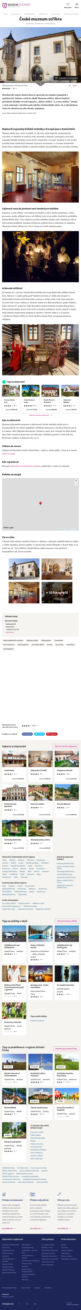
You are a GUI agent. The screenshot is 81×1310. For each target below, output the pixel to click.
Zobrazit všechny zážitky (67, 921)
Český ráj (5, 1256)
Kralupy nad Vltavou (9, 871)
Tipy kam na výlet (32, 640)
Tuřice (4, 860)
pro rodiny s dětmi (38, 645)
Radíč (22, 874)
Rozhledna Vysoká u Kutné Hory (65, 1074)
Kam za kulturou (8, 645)
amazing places (8, 649)
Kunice (20, 863)
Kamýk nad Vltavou (18, 866)
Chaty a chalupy (67, 1250)
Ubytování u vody (8, 909)
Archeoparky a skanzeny (11, 1179)
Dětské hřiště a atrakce (10, 1176)
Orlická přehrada (20, 892)
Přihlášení (48, 1288)
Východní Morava (8, 1270)
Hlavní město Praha (9, 1273)
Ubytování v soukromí (69, 1259)
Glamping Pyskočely (12, 840)
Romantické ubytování (50, 1250)
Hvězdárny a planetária (30, 1176)
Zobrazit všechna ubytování (39, 415)
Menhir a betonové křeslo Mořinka (12, 1074)
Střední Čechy (43, 14)
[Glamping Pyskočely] (14, 828)
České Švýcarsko (28, 1248)
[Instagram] (27, 1304)
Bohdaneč (45, 863)
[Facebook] (19, 1304)
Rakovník (30, 874)
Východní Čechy (7, 1267)
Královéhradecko (8, 1250)
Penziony (64, 1248)
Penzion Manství (63, 804)
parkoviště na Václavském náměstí (25, 466)
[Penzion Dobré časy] (11, 391)
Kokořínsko (22, 889)
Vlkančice (30, 860)
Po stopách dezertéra (65, 985)
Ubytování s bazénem (49, 1256)
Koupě (31, 869)
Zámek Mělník (10, 1108)
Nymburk (38, 866)
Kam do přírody (36, 1147)
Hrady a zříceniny (36, 1144)
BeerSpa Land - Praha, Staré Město (40, 986)
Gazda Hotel (9, 770)
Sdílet (75, 85)
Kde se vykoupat (36, 1159)
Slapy (39, 874)
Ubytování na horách (25, 909)
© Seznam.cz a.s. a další (71, 530)
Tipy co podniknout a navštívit (13, 640)
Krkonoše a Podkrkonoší (10, 1245)
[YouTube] (35, 1304)
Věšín (16, 877)
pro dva (49, 645)
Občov (4, 874)
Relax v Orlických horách (38, 946)
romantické (70, 645)
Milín (29, 871)
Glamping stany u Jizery (40, 840)
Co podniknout (16, 14)
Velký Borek (6, 877)
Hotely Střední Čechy (64, 874)
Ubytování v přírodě (43, 909)
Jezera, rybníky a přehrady (29, 1171)
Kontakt (37, 1288)
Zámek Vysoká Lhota (39, 1108)
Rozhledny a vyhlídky (38, 1150)
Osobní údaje (25, 1288)
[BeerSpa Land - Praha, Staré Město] (40, 973)
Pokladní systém (8, 1297)
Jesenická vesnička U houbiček (65, 1109)
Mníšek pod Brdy (32, 863)
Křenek (22, 871)
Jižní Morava (26, 1245)
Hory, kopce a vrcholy (39, 1168)
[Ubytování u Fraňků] (40, 759)
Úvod (5, 14)
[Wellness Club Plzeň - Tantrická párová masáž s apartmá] (14, 973)
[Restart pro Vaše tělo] (14, 1011)
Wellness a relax (38, 903)
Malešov (21, 860)
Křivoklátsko (7, 892)
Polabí (20, 886)
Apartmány (65, 1253)
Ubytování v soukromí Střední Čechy (65, 886)
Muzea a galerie (23, 645)
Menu (77, 7)
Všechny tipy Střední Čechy (66, 1049)
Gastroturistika (42, 1182)
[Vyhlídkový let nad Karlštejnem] (14, 933)
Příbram (12, 860)
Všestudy (24, 877)
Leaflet (61, 530)
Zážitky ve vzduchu (37, 1021)
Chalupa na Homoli (64, 770)
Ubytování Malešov (67, 401)
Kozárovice (40, 869)
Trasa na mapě (8, 453)
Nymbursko (41, 892)
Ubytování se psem (48, 1253)
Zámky (33, 1141)
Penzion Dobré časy (9, 401)
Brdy (4, 886)
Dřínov (15, 869)
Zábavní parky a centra (24, 1174)
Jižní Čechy (6, 1248)
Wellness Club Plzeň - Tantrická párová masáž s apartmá (14, 987)
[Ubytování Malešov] (70, 391)
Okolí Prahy (42, 889)
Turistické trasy (22, 1168)
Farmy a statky (66, 1256)
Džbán (31, 892)
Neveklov (45, 871)
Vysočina (25, 1266)
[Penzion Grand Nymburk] (14, 792)
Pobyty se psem (24, 903)
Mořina (36, 871)
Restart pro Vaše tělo (12, 1022)
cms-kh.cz (10, 632)
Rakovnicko (22, 895)
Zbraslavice (41, 860)
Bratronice (6, 869)
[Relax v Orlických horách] (40, 933)
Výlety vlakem (46, 640)
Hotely (63, 1245)
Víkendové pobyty (30, 906)
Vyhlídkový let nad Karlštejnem (12, 946)
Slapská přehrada (8, 889)
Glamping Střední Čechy (66, 871)
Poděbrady (14, 874)
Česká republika (30, 14)
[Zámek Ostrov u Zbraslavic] (50, 391)
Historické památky (37, 1138)
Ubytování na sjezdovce (50, 1259)
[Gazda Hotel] (14, 759)
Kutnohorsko (55, 14)
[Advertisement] (40, 121)
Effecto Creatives (73, 1303)
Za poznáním (58, 640)
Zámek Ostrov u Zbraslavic (49, 401)
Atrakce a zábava (36, 1156)
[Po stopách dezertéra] (67, 973)
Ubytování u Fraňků (39, 770)
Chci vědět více (7, 1228)
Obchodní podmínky (9, 1288)
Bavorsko (25, 1280)
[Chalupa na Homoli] (67, 759)
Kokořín (5, 863)
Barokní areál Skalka (12, 1142)
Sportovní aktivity (8, 1182)
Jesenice (5, 866)
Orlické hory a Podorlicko (30, 1261)
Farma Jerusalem (37, 804)
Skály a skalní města (9, 1171)
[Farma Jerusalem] (40, 792)
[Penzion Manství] (67, 792)
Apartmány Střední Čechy (66, 877)
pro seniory (59, 645)
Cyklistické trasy (8, 1168)
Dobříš (13, 863)
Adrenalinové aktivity (26, 1182)
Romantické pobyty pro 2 (11, 906)
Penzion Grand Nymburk (10, 805)
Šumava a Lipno (7, 1253)
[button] (40, 504)
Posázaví (11, 886)
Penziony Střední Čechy (65, 863)
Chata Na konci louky (29, 401)
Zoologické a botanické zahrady (34, 1179)
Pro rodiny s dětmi (9, 903)
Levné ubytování (47, 1265)
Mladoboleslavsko (9, 895)
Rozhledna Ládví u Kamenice (38, 1074)
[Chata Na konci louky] (30, 391)
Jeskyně (44, 1171)
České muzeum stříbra (71, 14)
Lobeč (30, 866)
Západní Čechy (7, 1264)
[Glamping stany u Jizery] (40, 828)
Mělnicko (32, 889)
